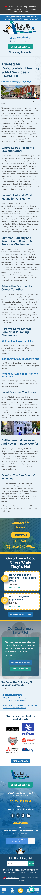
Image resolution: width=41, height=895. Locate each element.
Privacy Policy (14, 841)
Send (31, 863)
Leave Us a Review (20, 669)
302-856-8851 (22, 37)
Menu (4, 893)
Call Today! (23, 12)
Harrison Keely (5, 101)
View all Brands (20, 761)
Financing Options (20, 823)
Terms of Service (22, 841)
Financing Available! (20, 52)
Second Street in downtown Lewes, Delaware (20, 101)
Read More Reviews (20, 662)
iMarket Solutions (12, 878)
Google (23, 815)
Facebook (12, 815)
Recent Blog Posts (11, 694)
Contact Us (20, 535)
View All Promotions (20, 614)
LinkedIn (28, 815)
